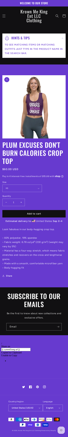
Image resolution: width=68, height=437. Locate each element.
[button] (3, 15)
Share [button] (9, 276)
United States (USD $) (22, 408)
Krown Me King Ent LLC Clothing (30, 430)
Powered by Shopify (48, 430)
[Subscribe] (58, 326)
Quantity (6, 196)
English (49, 408)
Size (4, 182)
